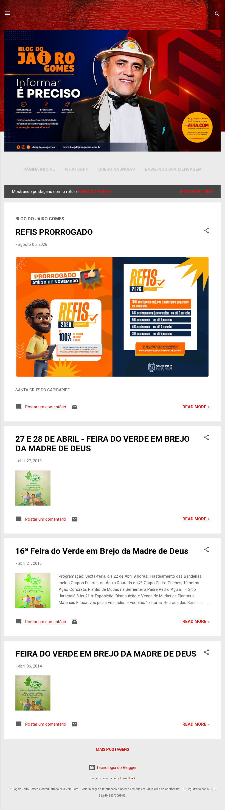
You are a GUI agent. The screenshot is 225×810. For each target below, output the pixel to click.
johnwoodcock (127, 778)
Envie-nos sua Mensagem (173, 169)
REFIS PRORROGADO (54, 232)
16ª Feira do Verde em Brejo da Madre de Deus (101, 551)
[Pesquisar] (217, 15)
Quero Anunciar (116, 169)
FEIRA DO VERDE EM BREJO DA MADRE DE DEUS (105, 653)
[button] (206, 231)
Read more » (196, 406)
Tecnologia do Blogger (116, 767)
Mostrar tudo (196, 191)
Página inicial (39, 169)
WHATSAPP (76, 169)
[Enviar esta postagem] (74, 408)
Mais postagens (112, 749)
